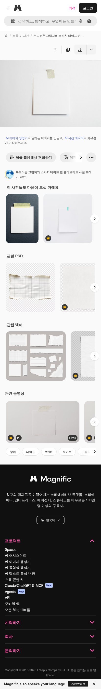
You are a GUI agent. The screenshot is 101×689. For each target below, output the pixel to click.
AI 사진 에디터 (74, 138)
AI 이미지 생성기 (17, 138)
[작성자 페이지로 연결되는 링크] (9, 175)
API (7, 597)
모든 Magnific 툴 (17, 609)
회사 (9, 636)
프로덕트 (13, 540)
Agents (14, 591)
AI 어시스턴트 (15, 555)
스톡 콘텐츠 (14, 579)
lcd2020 (21, 177)
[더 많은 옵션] (55, 50)
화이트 (67, 451)
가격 (72, 7)
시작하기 (13, 622)
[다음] (80, 157)
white (48, 451)
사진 (26, 35)
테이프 (30, 451)
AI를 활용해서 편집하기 (34, 157)
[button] (50, 520)
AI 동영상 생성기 (18, 567)
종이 (13, 451)
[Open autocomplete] (11, 21)
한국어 (50, 520)
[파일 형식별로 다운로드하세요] (91, 50)
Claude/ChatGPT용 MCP (28, 585)
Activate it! (78, 684)
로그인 (88, 7)
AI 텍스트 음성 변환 (20, 573)
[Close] (94, 684)
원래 (28, 66)
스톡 (15, 35)
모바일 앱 (12, 603)
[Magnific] (50, 480)
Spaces (10, 549)
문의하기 (13, 650)
